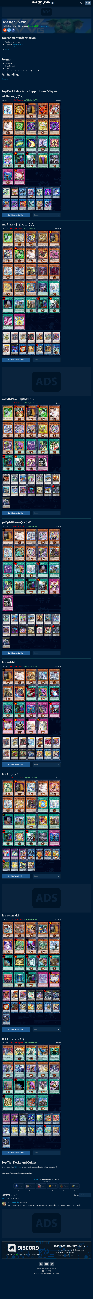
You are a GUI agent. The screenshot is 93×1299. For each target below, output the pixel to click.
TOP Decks (18, 1167)
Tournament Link (18, 44)
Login (36, 1179)
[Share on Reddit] (5, 30)
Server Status (55, 1273)
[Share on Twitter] (9, 30)
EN (43, 1271)
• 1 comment (44, 26)
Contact (47, 1273)
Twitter (14, 47)
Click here (5, 79)
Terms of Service (39, 1273)
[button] (3, 3)
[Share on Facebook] (13, 30)
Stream (7, 49)
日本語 (48, 1271)
